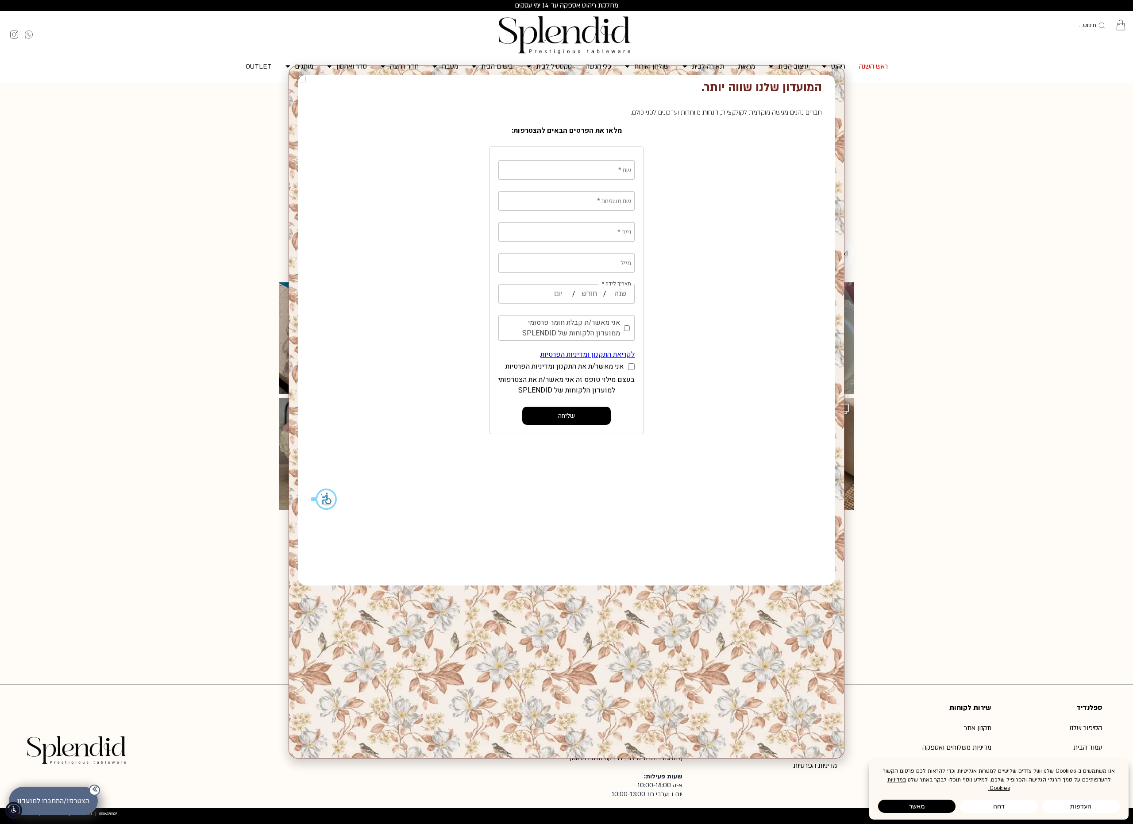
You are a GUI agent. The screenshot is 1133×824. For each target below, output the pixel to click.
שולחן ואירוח (651, 66)
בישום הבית (497, 66)
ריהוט (838, 66)
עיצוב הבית (793, 66)
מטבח (450, 66)
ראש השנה (873, 66)
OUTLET (259, 66)
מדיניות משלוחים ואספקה (956, 747)
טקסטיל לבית (554, 66)
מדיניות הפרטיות (815, 765)
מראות (746, 66)
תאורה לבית (708, 66)
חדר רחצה (404, 66)
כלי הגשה (598, 66)
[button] (301, 78)
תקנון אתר (977, 728)
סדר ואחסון (351, 66)
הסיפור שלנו (1085, 728)
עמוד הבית (1087, 747)
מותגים (304, 66)
